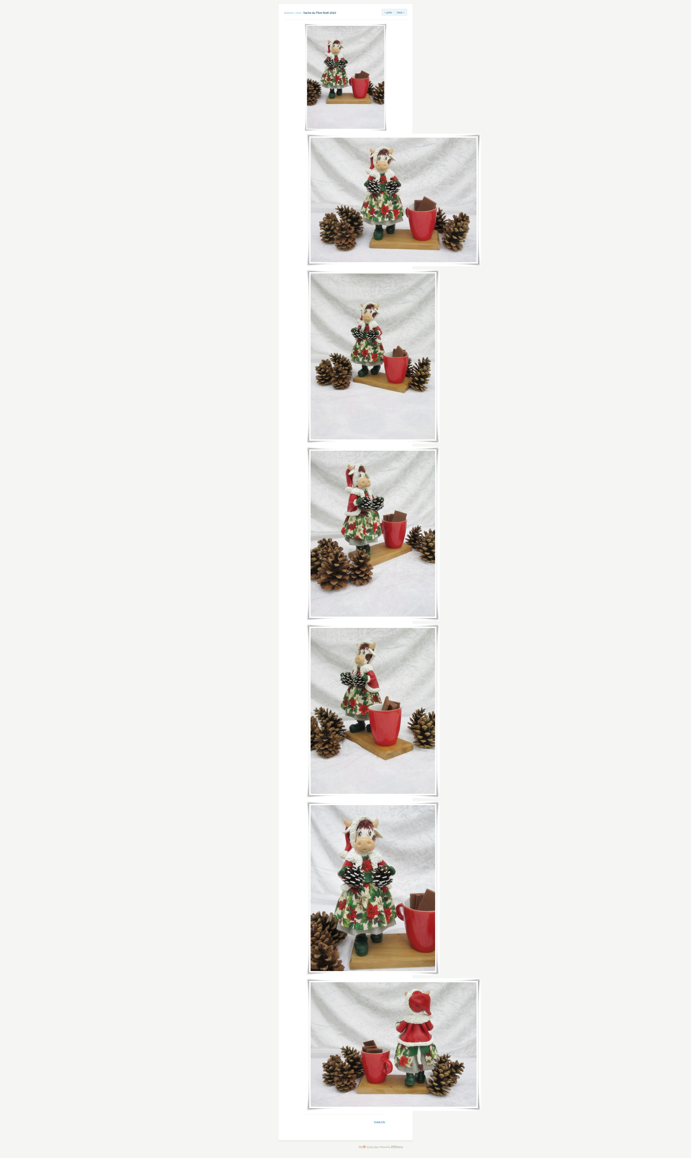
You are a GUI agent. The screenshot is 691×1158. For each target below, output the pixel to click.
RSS (361, 1146)
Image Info (379, 1121)
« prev (388, 12)
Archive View (372, 1146)
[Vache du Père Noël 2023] (345, 130)
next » (401, 12)
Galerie (288, 13)
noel (298, 13)
